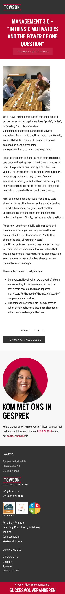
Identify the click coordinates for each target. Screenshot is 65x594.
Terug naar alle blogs (25, 339)
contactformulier (16, 436)
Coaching (8, 527)
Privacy (19, 585)
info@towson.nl (11, 492)
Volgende (38, 330)
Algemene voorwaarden (37, 585)
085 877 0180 (44, 431)
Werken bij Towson (13, 541)
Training (7, 532)
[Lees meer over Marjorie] (25, 380)
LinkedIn (7, 562)
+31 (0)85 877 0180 (13, 496)
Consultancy (21, 527)
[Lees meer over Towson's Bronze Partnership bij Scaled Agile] (9, 508)
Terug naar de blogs (33, 51)
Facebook (8, 566)
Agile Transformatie (13, 523)
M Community (10, 557)
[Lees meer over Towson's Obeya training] (22, 508)
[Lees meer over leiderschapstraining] (35, 508)
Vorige (25, 330)
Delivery (36, 527)
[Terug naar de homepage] (12, 7)
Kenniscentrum (11, 537)
